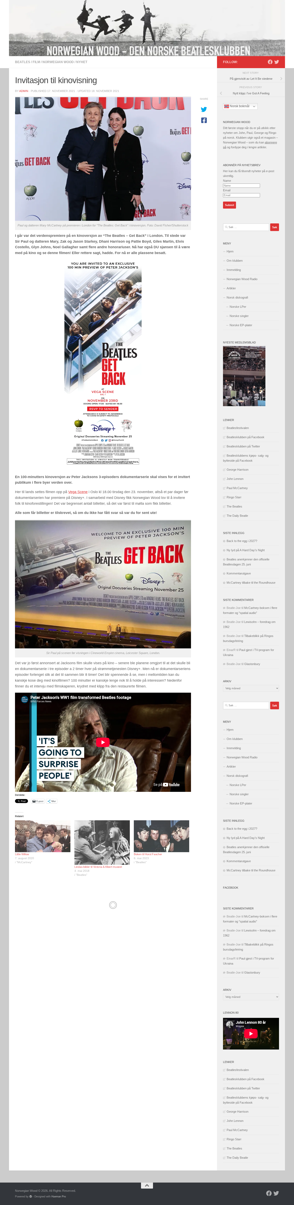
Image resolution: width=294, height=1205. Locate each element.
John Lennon (235, 478)
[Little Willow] (42, 836)
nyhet (81, 62)
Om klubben (235, 260)
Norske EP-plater (241, 325)
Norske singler (239, 316)
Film (36, 62)
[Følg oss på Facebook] (270, 62)
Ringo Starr (234, 497)
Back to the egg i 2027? (242, 541)
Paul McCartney (237, 488)
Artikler (231, 288)
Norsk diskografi (237, 297)
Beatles (22, 62)
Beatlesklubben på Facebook (245, 437)
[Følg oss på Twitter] (276, 62)
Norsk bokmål (239, 106)
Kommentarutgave (239, 573)
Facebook (230, 887)
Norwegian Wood (58, 62)
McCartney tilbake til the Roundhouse (251, 582)
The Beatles (234, 506)
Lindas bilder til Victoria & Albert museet (98, 866)
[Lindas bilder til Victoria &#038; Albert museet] (102, 842)
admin (23, 91)
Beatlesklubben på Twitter (243, 446)
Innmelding (234, 269)
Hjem (230, 251)
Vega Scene (78, 492)
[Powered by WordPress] (30, 1196)
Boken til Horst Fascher (148, 854)
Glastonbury (252, 664)
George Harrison (237, 469)
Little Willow (22, 854)
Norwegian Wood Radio (242, 279)
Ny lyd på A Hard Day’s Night (246, 550)
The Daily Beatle (237, 515)
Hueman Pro (58, 1196)
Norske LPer (238, 306)
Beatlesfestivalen (238, 428)
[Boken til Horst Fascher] (161, 836)
